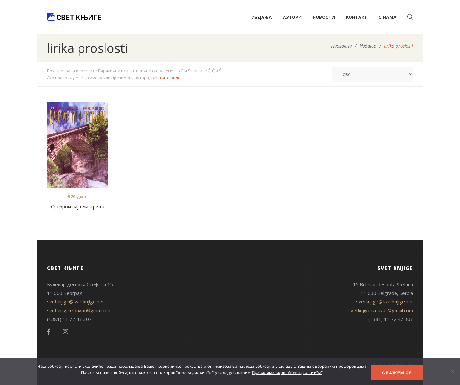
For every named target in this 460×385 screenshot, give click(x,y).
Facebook (48, 332)
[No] (452, 371)
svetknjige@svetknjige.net (75, 301)
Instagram (65, 332)
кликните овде (166, 77)
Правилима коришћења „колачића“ (287, 372)
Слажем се (397, 372)
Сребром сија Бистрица (77, 206)
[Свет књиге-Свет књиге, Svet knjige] (74, 17)
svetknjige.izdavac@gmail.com (79, 310)
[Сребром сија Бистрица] (77, 145)
